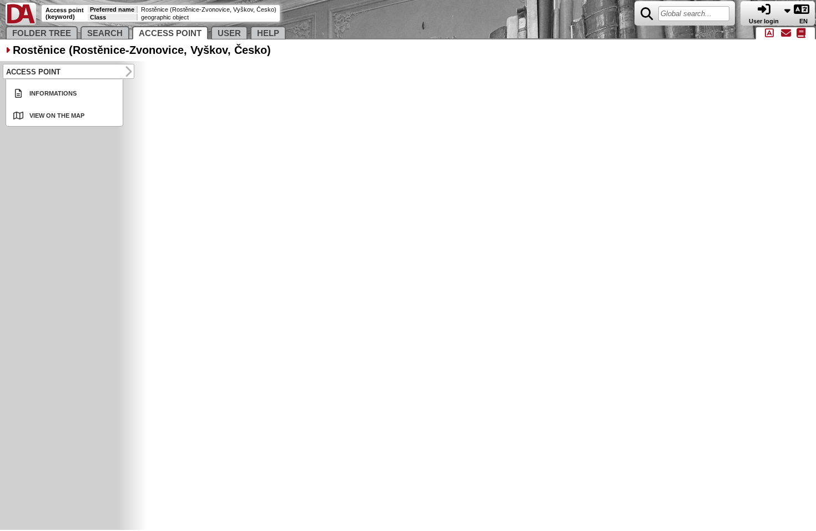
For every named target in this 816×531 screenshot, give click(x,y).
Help (268, 33)
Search (105, 33)
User (229, 33)
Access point (170, 33)
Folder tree (41, 33)
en (804, 21)
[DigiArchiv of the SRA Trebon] (21, 22)
